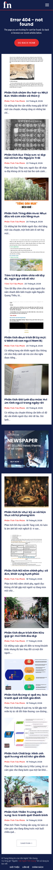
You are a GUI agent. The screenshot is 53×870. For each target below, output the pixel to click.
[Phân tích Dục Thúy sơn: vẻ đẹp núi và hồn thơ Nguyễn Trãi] (26, 134)
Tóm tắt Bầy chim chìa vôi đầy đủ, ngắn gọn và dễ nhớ (24, 276)
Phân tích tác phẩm (14, 101)
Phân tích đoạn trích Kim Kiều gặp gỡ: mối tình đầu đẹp (24, 634)
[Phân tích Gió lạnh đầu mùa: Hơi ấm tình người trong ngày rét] (26, 379)
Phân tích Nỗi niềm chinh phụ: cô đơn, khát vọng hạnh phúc (26, 572)
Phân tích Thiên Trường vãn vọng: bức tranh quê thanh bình (26, 813)
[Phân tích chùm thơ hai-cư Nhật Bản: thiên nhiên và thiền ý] (26, 72)
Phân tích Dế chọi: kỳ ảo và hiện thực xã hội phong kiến (25, 513)
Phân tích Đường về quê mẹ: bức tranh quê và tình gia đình (25, 696)
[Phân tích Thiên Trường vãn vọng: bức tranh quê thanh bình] (26, 791)
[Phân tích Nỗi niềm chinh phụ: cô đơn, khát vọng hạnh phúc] (26, 550)
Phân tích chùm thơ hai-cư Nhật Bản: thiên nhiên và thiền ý (26, 94)
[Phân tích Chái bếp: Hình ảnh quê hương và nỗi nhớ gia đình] (26, 733)
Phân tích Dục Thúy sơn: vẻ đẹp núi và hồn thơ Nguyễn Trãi (25, 156)
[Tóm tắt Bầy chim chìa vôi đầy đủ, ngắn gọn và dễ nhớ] (26, 255)
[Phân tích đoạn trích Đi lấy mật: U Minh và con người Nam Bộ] (26, 317)
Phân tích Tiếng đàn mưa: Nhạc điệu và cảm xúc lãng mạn (25, 214)
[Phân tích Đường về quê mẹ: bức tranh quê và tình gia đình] (26, 674)
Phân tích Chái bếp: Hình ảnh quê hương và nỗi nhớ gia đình (24, 754)
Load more (25, 843)
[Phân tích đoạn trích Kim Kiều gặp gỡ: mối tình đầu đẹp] (26, 612)
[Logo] (7, 4)
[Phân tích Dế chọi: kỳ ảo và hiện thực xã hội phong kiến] (26, 492)
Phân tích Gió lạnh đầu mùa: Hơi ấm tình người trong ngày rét (25, 401)
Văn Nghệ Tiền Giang (27, 861)
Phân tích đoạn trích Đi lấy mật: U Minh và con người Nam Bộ (25, 339)
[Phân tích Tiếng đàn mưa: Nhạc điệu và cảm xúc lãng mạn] (26, 193)
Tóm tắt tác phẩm (13, 284)
